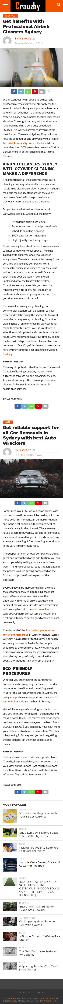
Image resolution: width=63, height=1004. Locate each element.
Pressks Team (50, 1001)
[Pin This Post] (34, 90)
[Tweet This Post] (21, 90)
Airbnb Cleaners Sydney (18, 143)
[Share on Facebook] (14, 90)
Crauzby (13, 1001)
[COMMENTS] (48, 90)
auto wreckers (41, 609)
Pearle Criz (24, 38)
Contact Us (23, 992)
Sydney (7, 354)
